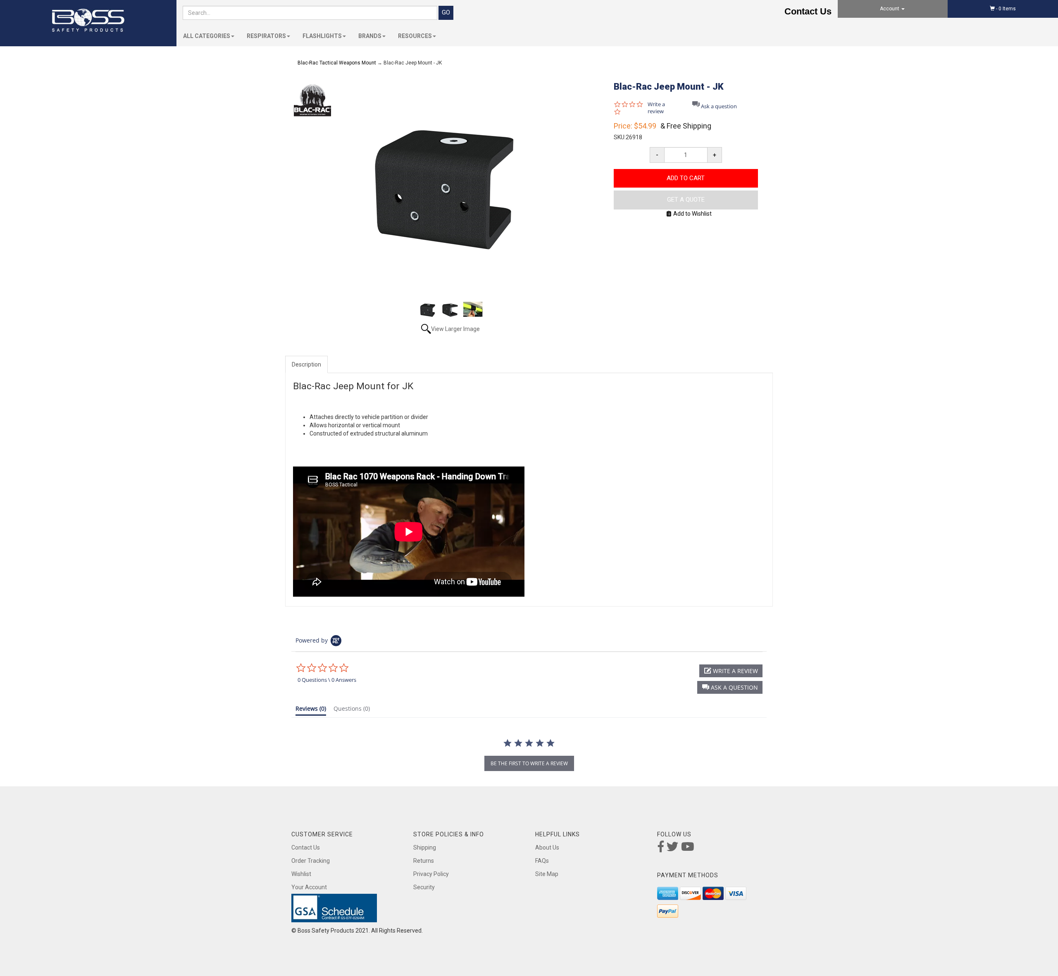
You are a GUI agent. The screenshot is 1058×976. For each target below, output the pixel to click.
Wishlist (301, 874)
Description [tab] (306, 364)
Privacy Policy (431, 874)
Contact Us (808, 11)
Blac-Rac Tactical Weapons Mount (337, 63)
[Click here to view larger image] (450, 185)
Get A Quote (686, 199)
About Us (547, 847)
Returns (423, 860)
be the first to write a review (529, 763)
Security (424, 887)
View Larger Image (455, 329)
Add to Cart (686, 178)
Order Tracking (310, 860)
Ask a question (719, 106)
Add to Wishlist (692, 213)
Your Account (309, 887)
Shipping (424, 847)
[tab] (310, 710)
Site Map (546, 874)
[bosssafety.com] (88, 20)
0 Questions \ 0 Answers (327, 679)
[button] (730, 687)
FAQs (542, 860)
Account (890, 9)
